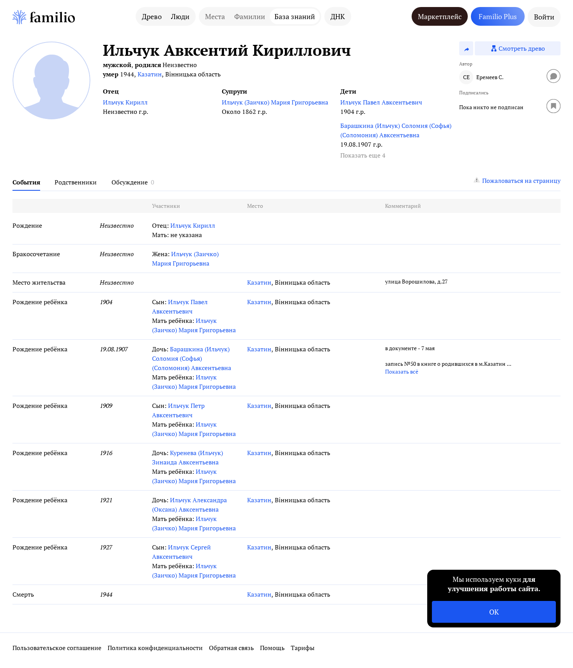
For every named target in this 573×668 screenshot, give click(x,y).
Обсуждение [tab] (129, 182)
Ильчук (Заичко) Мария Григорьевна (275, 102)
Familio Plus (498, 16)
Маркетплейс (440, 16)
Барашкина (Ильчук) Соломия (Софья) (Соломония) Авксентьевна (395, 130)
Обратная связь (231, 647)
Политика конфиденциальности (155, 647)
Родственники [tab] (76, 182)
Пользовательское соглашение (56, 647)
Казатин (150, 74)
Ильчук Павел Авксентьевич (381, 102)
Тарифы (303, 647)
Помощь (272, 647)
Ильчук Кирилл (125, 102)
